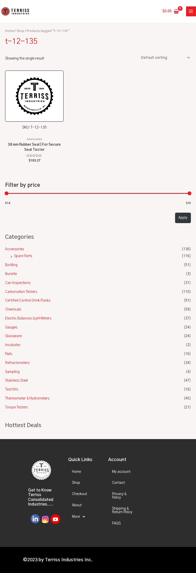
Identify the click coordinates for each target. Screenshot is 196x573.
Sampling (12, 372)
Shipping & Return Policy (122, 510)
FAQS (116, 523)
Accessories (14, 249)
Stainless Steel (16, 380)
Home (9, 31)
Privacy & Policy (119, 495)
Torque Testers (16, 407)
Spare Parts (23, 256)
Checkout (79, 494)
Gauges (11, 327)
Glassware (13, 336)
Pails (8, 354)
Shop (20, 31)
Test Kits (11, 389)
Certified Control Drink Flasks (28, 300)
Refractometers (17, 363)
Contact (118, 483)
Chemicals (13, 309)
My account (121, 472)
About (77, 505)
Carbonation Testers (21, 292)
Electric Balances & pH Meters (28, 318)
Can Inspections (17, 283)
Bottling (11, 265)
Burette (11, 274)
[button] (83, 517)
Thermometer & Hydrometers (27, 398)
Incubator (12, 345)
